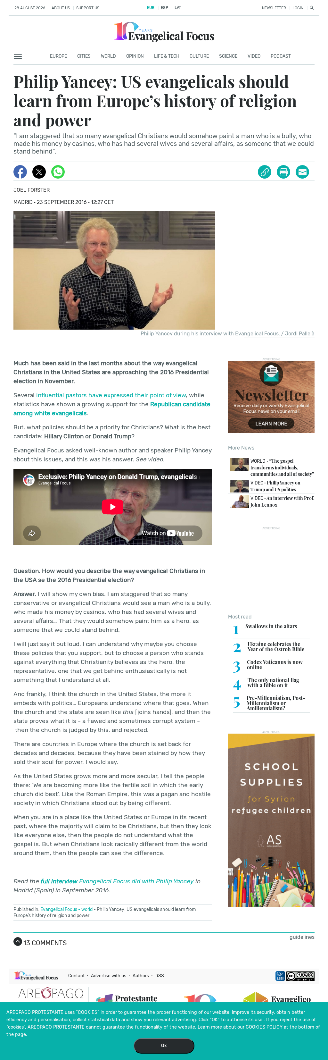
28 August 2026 (29, 8)
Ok (164, 1045)
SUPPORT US (87, 8)
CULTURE (199, 56)
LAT (178, 7)
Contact (76, 976)
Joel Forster (31, 190)
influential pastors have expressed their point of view (111, 395)
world (87, 909)
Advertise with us (108, 976)
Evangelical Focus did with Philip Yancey (117, 881)
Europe (58, 56)
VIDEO (254, 56)
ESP (164, 7)
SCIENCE (228, 56)
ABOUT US (61, 8)
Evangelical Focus (58, 909)
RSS (159, 976)
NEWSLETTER (274, 8)
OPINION (135, 56)
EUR (150, 7)
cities (84, 56)
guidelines (302, 937)
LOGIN (297, 8)
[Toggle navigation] (19, 57)
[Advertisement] (271, 570)
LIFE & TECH (166, 56)
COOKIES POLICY (264, 1027)
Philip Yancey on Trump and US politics (275, 486)
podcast (281, 56)
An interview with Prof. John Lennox (282, 501)
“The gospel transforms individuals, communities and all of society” (282, 467)
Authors (141, 976)
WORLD (108, 56)
